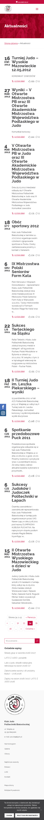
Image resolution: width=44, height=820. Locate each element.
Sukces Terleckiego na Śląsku (23, 329)
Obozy (7, 754)
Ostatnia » (30, 629)
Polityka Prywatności (12, 790)
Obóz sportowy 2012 (25, 224)
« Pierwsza (30, 617)
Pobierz (7, 767)
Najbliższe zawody (11, 762)
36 (10, 629)
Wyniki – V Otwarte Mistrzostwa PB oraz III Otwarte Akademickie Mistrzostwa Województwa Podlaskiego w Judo (25, 107)
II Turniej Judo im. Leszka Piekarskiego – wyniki (25, 386)
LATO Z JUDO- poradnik (15, 658)
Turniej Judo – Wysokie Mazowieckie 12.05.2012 (25, 64)
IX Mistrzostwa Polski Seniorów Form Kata (25, 269)
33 (24, 623)
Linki (6, 772)
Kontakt (7, 777)
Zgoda (9, 815)
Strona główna (11, 43)
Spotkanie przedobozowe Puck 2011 (26, 433)
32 (18, 623)
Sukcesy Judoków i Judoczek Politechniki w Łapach (25, 492)
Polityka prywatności (27, 815)
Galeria (7, 749)
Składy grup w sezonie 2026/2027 (20, 653)
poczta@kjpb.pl (16, 737)
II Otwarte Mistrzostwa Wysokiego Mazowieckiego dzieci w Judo (25, 560)
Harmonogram (10, 744)
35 (36, 623)
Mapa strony (9, 785)
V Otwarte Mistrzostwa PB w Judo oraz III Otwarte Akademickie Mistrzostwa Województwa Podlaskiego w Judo (25, 163)
